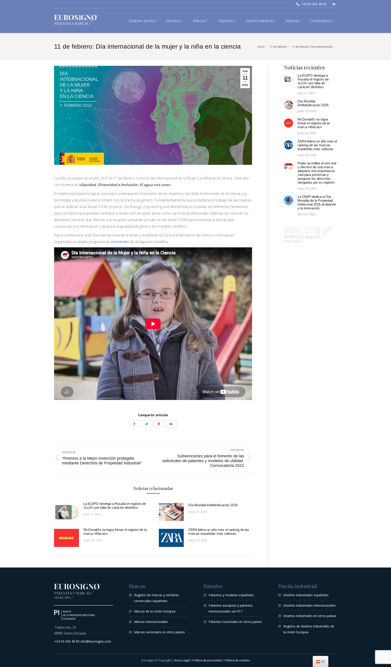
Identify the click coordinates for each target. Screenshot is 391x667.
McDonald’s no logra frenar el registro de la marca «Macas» (115, 531)
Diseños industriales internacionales (309, 605)
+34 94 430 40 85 (314, 4)
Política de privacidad (207, 660)
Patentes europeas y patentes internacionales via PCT (231, 608)
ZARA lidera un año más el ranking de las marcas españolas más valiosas (218, 531)
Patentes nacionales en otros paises (235, 622)
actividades (120, 241)
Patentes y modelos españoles (231, 595)
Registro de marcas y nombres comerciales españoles (156, 598)
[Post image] (66, 512)
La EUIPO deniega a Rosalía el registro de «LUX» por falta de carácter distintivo (114, 505)
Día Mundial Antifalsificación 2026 (213, 505)
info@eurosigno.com (96, 641)
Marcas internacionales (151, 622)
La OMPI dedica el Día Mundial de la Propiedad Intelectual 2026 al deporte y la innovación (317, 202)
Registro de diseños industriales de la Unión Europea (308, 629)
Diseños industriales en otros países (309, 616)
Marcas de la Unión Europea (154, 611)
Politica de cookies (237, 660)
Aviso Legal (182, 660)
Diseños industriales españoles (306, 595)
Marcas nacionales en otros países (159, 632)
